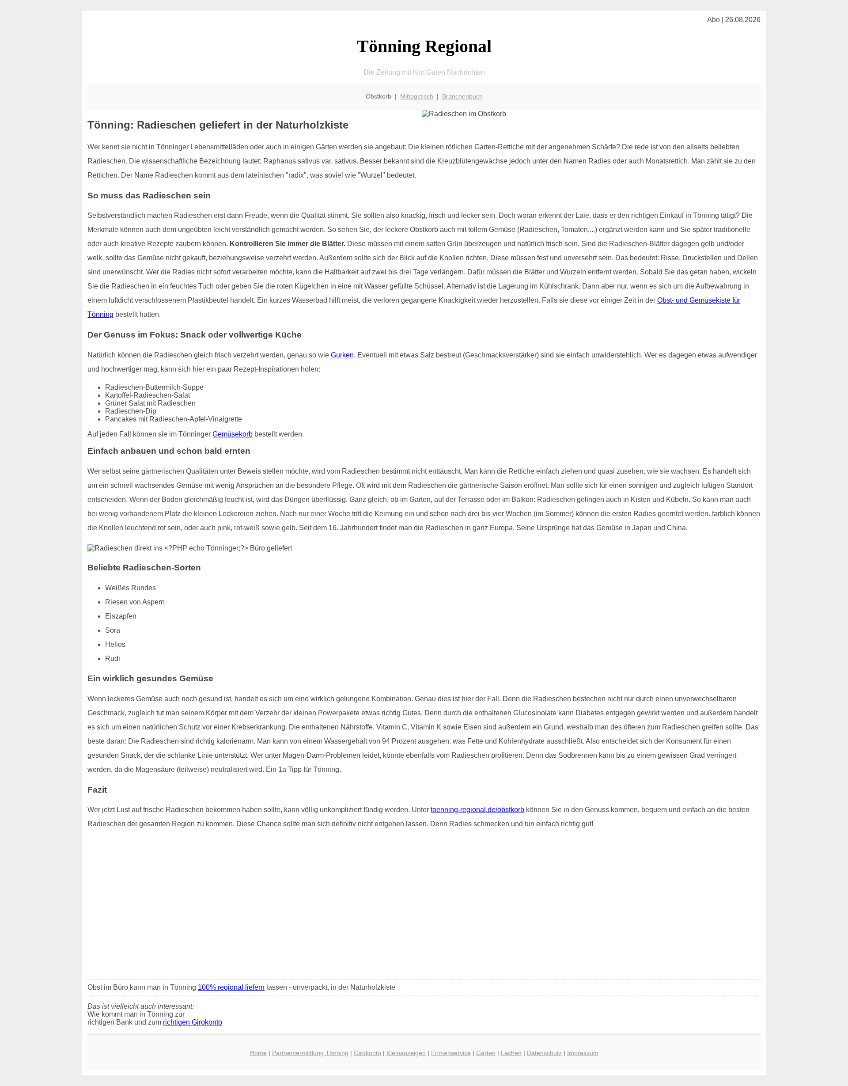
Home (258, 1052)
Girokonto (367, 1052)
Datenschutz (544, 1052)
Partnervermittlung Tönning (310, 1052)
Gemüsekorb (232, 434)
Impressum (582, 1052)
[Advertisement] (424, 907)
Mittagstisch (416, 96)
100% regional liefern (231, 987)
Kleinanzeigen (406, 1052)
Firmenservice (451, 1052)
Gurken (342, 355)
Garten (486, 1052)
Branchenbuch (462, 96)
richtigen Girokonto (192, 1022)
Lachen (511, 1052)
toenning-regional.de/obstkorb (477, 809)
